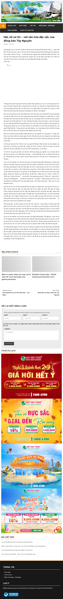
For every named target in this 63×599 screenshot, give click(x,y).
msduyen (6, 44)
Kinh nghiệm (12, 30)
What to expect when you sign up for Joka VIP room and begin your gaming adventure (16, 277)
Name (6, 315)
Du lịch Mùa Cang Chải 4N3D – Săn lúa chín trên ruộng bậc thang (18, 554)
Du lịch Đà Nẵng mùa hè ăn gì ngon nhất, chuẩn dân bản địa (17, 542)
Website (44, 315)
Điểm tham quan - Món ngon (13, 577)
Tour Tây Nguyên (27, 30)
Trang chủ (12, 25)
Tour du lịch (8, 574)
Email (25, 315)
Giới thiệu (23, 25)
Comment (7, 329)
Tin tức (33, 25)
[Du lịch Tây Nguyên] (3, 25)
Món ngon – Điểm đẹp (47, 25)
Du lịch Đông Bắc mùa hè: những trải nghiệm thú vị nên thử (17, 550)
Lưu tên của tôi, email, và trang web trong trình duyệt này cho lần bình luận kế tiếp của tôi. (31, 324)
